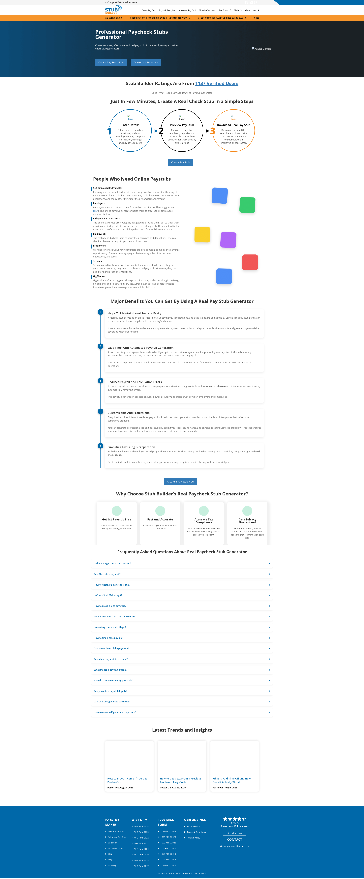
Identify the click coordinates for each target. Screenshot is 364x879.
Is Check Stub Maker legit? (108, 595)
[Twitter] (251, 3)
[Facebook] (246, 3)
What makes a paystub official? (110, 669)
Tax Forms (223, 10)
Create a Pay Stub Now (180, 481)
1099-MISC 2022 (115, 848)
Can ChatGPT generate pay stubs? (112, 701)
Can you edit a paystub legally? (110, 691)
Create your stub (116, 831)
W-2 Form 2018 (141, 860)
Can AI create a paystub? (107, 574)
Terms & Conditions (196, 832)
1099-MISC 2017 (168, 865)
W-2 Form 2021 (141, 843)
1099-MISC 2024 (168, 831)
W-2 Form (112, 842)
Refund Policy (193, 837)
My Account (250, 10)
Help (236, 10)
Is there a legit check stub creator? (112, 563)
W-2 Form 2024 (141, 826)
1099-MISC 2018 (168, 859)
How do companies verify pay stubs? (114, 680)
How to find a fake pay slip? (108, 637)
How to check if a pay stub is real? (112, 584)
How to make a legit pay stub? (110, 605)
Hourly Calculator (207, 10)
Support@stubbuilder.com (122, 2)
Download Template (146, 62)
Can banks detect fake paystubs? (111, 648)
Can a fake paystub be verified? (111, 659)
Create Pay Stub (149, 10)
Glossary (112, 865)
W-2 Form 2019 (141, 854)
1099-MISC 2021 (168, 848)
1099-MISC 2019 (168, 854)
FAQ (110, 859)
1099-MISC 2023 (168, 837)
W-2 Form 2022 (141, 837)
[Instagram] (255, 3)
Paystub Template (167, 10)
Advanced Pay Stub (187, 10)
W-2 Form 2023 (141, 832)
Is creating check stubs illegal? (110, 627)
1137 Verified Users (216, 83)
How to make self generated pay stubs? (115, 712)
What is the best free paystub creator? (114, 616)
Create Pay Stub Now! (111, 62)
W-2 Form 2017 (141, 865)
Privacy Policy (193, 826)
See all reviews (235, 833)
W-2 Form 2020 (141, 849)
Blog (110, 854)
